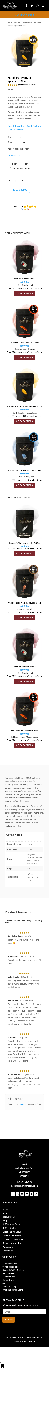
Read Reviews (34, 126)
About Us (6, 1213)
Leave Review (16, 129)
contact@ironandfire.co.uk (26, 1185)
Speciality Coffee (9, 1263)
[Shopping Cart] (32, 5)
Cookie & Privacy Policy (13, 1239)
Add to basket (19, 189)
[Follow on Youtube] (27, 1194)
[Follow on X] (17, 1194)
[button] (24, 208)
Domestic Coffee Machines (13, 1270)
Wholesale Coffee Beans (12, 1290)
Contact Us (7, 1250)
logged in (23, 1104)
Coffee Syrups (8, 1280)
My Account (7, 1246)
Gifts (4, 1283)
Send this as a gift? (22, 168)
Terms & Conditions (11, 1235)
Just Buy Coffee (24, 14)
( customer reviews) (27, 84)
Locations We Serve (11, 1231)
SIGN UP (8, 1319)
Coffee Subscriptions (11, 1267)
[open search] (37, 5)
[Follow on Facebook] (13, 1194)
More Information (16, 126)
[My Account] (26, 5)
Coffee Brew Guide (11, 1224)
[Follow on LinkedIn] (31, 1194)
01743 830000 (25, 1181)
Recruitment (8, 1216)
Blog (4, 1220)
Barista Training (9, 1286)
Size (9, 137)
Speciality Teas (8, 1276)
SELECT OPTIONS (24, 293)
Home (10, 22)
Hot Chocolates (8, 1273)
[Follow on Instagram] (22, 1194)
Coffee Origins (9, 1228)
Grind (10, 142)
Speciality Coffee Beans (23, 22)
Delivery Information (12, 1243)
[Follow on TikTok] (36, 1194)
